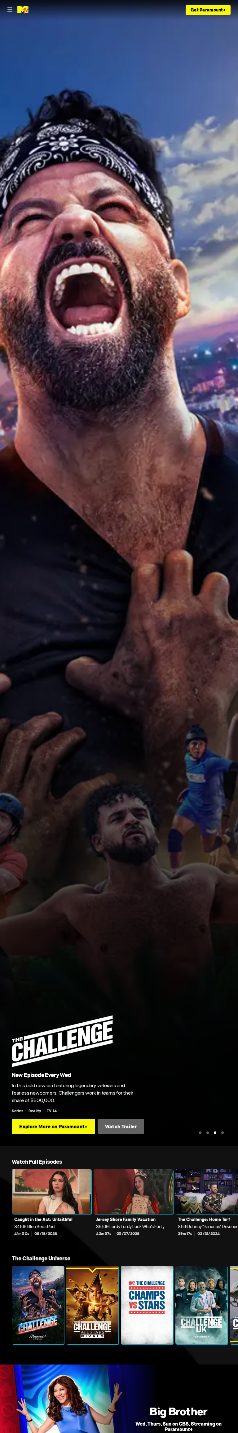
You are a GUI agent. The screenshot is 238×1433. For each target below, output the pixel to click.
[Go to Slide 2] (207, 1132)
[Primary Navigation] (9, 9)
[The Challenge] (38, 1305)
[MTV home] (23, 10)
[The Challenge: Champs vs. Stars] (147, 1305)
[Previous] (6, 1207)
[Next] (232, 1207)
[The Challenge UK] (201, 1305)
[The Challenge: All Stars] (92, 1305)
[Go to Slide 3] (215, 1132)
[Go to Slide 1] (200, 1132)
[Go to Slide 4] (222, 1132)
